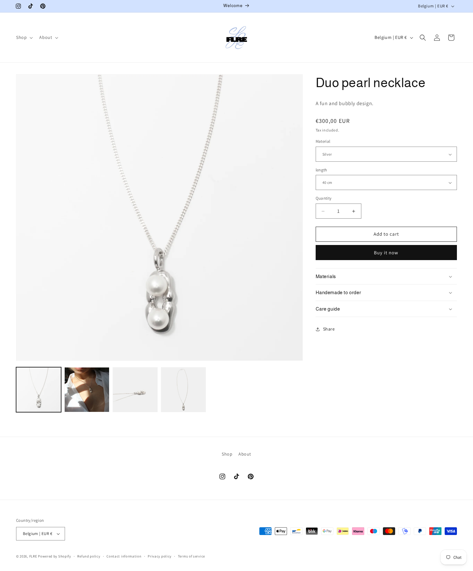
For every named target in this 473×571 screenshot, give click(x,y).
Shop (227, 454)
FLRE (33, 556)
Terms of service (191, 556)
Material (323, 141)
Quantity (324, 198)
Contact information (124, 556)
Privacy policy (160, 556)
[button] (23, 37)
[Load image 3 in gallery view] (135, 389)
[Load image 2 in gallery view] (86, 389)
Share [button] (329, 329)
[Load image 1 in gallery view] (38, 389)
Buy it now (386, 252)
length (321, 170)
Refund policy (88, 556)
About (244, 454)
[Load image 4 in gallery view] (183, 389)
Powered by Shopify (54, 556)
